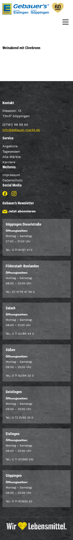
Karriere (8, 162)
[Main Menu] (65, 21)
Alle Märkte (11, 157)
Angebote (10, 146)
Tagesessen (11, 151)
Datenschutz (12, 180)
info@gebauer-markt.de (21, 130)
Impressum (11, 175)
